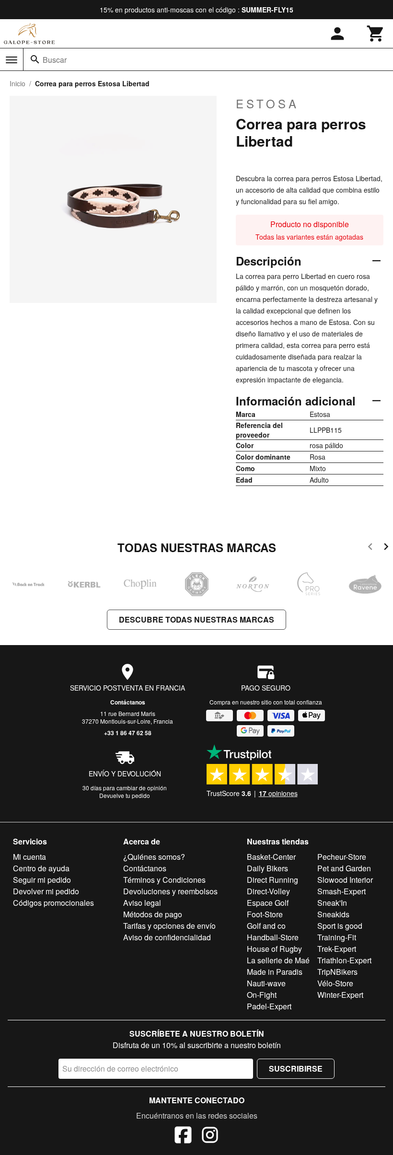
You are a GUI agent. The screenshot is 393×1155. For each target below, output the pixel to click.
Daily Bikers (267, 868)
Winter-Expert (340, 994)
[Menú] (11, 59)
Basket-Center (271, 856)
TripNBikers (337, 971)
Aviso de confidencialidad (167, 937)
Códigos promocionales (53, 902)
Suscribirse (296, 1068)
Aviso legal (142, 902)
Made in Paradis (274, 971)
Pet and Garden (344, 868)
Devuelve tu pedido (124, 795)
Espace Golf (268, 902)
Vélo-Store (335, 983)
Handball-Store (273, 937)
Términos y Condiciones (164, 879)
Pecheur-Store (341, 856)
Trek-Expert (336, 948)
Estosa (267, 103)
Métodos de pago (152, 914)
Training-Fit (336, 937)
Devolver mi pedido (46, 891)
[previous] (370, 548)
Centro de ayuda (41, 868)
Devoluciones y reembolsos (170, 891)
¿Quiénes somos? (154, 856)
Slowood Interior (345, 879)
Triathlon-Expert (344, 960)
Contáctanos (127, 702)
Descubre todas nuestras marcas (196, 619)
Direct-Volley (268, 891)
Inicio (17, 83)
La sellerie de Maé (278, 960)
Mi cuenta (29, 856)
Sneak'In (332, 902)
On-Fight (262, 994)
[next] (386, 548)
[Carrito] (375, 33)
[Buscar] (35, 59)
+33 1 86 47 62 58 (127, 732)
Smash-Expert (341, 891)
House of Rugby (274, 948)
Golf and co (266, 925)
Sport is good (339, 925)
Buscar (55, 59)
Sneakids (333, 914)
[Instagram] (210, 1136)
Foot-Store (265, 914)
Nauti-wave (266, 983)
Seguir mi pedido (42, 879)
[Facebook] (183, 1136)
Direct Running (272, 879)
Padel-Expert (269, 1006)
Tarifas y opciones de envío (169, 925)
